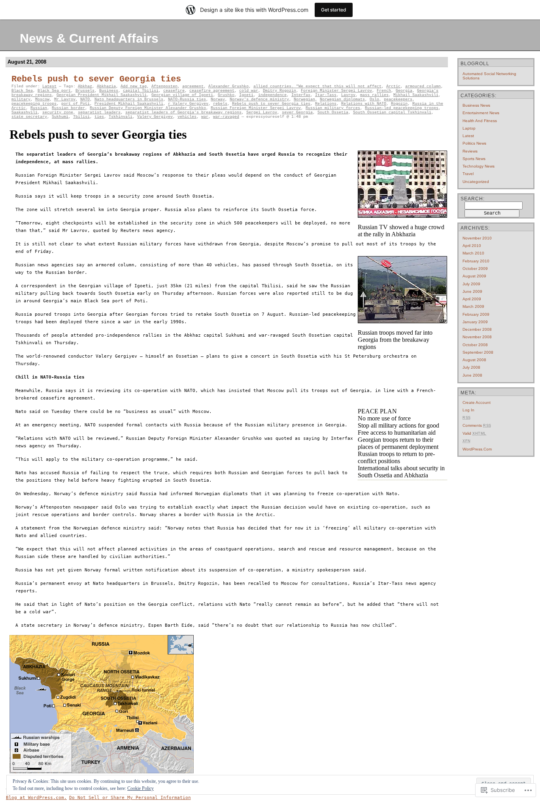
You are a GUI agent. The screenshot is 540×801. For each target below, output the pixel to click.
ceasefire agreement (211, 91)
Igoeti (246, 95)
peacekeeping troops (34, 104)
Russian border (68, 108)
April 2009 (472, 299)
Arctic (393, 86)
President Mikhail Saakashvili (128, 104)
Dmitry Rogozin (279, 91)
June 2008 (472, 375)
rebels (220, 104)
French (384, 91)
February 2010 (476, 261)
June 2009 (472, 291)
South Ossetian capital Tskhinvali (392, 112)
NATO (85, 99)
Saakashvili (24, 112)
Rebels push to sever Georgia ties (96, 79)
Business (108, 91)
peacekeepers (398, 99)
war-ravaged (226, 117)
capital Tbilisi (141, 91)
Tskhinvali (120, 117)
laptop (469, 128)
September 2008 (478, 352)
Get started (333, 10)
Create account (477, 402)
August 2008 (474, 360)
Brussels (85, 91)
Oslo (374, 99)
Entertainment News (481, 113)
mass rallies (374, 95)
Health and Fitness (480, 121)
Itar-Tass (325, 95)
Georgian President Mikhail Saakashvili (102, 95)
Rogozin (399, 104)
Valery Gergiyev (155, 117)
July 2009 (471, 284)
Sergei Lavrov (261, 112)
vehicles (186, 117)
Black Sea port (54, 91)
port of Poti (75, 104)
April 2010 (472, 245)
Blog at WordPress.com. (36, 797)
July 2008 (471, 367)
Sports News (474, 158)
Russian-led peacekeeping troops (401, 108)
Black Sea (22, 91)
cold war (248, 91)
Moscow (42, 99)
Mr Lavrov (65, 99)
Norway (218, 99)
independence (272, 95)
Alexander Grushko (228, 86)
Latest (49, 86)
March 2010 (473, 253)
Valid (474, 433)
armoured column (423, 86)
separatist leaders (99, 112)
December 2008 (477, 329)
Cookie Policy (140, 788)
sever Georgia (297, 112)
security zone (57, 112)
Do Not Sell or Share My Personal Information (130, 797)
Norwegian (304, 99)
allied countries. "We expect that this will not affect (317, 86)
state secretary (29, 117)
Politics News (474, 143)
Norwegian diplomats (342, 99)
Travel (468, 174)
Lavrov (348, 95)
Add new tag (134, 86)
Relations (325, 104)
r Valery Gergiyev (188, 104)
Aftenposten (164, 86)
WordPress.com (477, 449)
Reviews (470, 151)
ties (99, 117)
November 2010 (477, 238)
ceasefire (174, 91)
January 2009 (475, 322)
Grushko (226, 95)
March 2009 (473, 306)
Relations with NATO (363, 104)
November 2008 (477, 337)
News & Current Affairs (89, 38)
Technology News (479, 166)
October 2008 (475, 345)
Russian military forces (333, 108)
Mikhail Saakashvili (415, 95)
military (20, 99)
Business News (476, 105)
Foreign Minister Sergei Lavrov (336, 91)
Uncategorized (476, 181)
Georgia (404, 91)
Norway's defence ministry (259, 99)
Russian (38, 108)
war (204, 117)
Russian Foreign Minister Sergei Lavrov (256, 108)
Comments (477, 425)
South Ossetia (332, 112)
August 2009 (474, 276)
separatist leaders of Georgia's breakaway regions (183, 112)
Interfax (300, 95)
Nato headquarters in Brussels (128, 99)
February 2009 (476, 314)
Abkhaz (85, 86)
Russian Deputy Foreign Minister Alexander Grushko (148, 108)
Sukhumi (60, 117)
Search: (473, 199)
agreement (193, 86)
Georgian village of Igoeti (182, 95)
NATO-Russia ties (187, 99)
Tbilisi (81, 117)
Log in (468, 410)
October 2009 (475, 268)
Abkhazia (106, 86)
